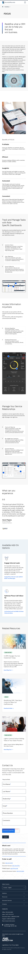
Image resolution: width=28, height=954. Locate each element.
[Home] (8, 2)
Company (4, 904)
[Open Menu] (25, 2)
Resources (4, 897)
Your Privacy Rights (14, 945)
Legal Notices (5, 945)
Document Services (7, 900)
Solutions (4, 893)
